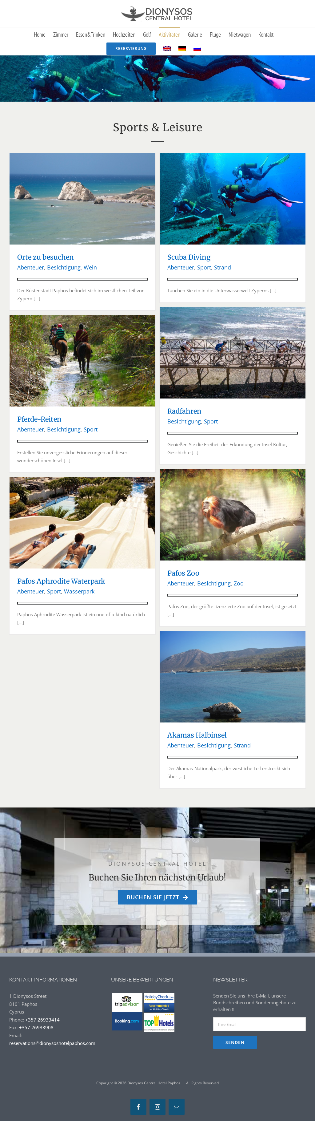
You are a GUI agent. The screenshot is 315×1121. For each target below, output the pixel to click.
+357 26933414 (42, 1020)
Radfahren (184, 411)
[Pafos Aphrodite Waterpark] (82, 481)
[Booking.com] (127, 1015)
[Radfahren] (232, 311)
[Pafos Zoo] (232, 473)
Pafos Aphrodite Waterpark (61, 581)
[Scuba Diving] (232, 157)
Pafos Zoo (183, 573)
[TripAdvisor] (127, 997)
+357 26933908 (36, 1027)
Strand (222, 267)
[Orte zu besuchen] (82, 157)
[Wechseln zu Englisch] (167, 48)
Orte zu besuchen (45, 257)
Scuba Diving (188, 257)
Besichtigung (64, 267)
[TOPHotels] (159, 1015)
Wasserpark (79, 591)
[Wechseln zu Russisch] (197, 48)
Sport (204, 267)
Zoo (239, 583)
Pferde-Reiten (39, 419)
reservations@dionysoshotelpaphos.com (52, 1043)
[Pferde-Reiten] (82, 319)
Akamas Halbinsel (197, 735)
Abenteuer (30, 267)
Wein (90, 267)
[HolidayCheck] (159, 997)
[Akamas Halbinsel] (232, 635)
